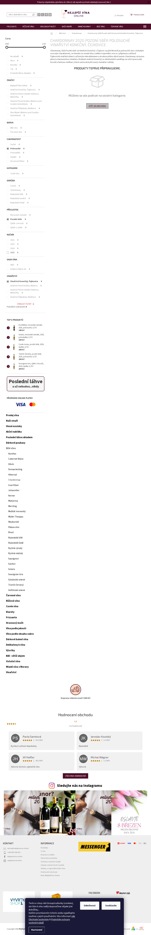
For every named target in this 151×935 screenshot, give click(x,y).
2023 (14, 244)
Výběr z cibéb (18, 227)
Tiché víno (16, 173)
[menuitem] (11, 27)
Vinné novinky (14, 426)
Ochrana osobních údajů (51, 861)
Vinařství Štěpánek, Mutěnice (25, 108)
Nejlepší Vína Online (20, 85)
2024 (14, 248)
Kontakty (44, 847)
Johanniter (13, 490)
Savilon (11, 563)
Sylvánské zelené (16, 579)
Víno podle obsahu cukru (20, 634)
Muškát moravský (17, 511)
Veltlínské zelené (16, 590)
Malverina (13, 500)
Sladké (15, 157)
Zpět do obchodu (97, 106)
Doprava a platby (48, 854)
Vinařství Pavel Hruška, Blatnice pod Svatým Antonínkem (26, 103)
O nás (43, 851)
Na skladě (16, 56)
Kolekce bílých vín (20, 269)
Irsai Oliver (13, 485)
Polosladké (17, 152)
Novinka (15, 64)
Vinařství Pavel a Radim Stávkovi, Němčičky (24, 95)
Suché (15, 144)
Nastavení (36, 929)
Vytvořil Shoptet (124, 929)
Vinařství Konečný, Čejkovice (25, 89)
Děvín (11, 464)
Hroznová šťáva (19, 161)
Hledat (33, 15)
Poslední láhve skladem (22, 73)
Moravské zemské (20, 215)
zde (73, 916)
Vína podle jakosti (16, 628)
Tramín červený (16, 584)
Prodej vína (12, 415)
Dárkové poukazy (15, 443)
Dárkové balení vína (17, 639)
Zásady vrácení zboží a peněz (52, 865)
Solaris (11, 569)
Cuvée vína (12, 606)
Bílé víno (16, 127)
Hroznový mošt (14, 623)
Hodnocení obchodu (49, 872)
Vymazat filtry (24, 304)
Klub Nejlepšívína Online (50, 875)
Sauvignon (13, 558)
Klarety (10, 612)
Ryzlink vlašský (15, 553)
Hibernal (12, 474)
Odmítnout (90, 905)
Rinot (11, 532)
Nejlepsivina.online (14, 856)
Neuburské (13, 521)
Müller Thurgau (15, 516)
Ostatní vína (13, 661)
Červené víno (18, 132)
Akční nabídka (14, 432)
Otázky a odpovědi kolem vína (53, 868)
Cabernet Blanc (16, 458)
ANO (14, 264)
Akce (14, 60)
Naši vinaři (12, 421)
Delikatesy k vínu (15, 645)
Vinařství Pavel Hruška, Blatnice (25, 285)
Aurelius (12, 453)
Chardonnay (17, 190)
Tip (13, 69)
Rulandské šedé (19, 202)
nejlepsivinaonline (14, 860)
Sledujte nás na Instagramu (79, 785)
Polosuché (17, 148)
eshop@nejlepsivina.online (18, 848)
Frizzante (11, 617)
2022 (14, 240)
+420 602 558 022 (13, 852)
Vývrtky (10, 650)
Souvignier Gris (15, 574)
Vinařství (11, 672)
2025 (14, 252)
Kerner (11, 495)
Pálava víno (13, 527)
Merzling (12, 506)
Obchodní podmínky (39, 919)
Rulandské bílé (18, 194)
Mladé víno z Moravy (17, 667)
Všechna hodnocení (75, 776)
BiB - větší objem (15, 656)
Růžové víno (13, 601)
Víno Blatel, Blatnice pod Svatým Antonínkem (24, 114)
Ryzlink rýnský (15, 548)
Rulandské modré (20, 198)
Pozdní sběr (18, 219)
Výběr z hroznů (18, 223)
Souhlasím (111, 905)
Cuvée (15, 185)
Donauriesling (15, 469)
